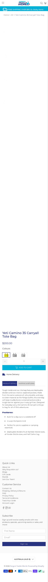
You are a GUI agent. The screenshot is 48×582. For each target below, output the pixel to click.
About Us (6, 467)
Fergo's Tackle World (18, 566)
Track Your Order (9, 501)
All (12, 15)
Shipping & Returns (26, 383)
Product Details (10, 383)
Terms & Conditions (10, 498)
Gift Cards (6, 474)
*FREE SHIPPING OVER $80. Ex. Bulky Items (25, 9)
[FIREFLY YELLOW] (6, 355)
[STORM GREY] (23, 355)
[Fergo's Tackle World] (24, 3)
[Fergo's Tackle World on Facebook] (3, 508)
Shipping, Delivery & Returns (13, 491)
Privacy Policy (8, 496)
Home (6, 15)
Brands (5, 477)
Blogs (4, 472)
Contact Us (6, 488)
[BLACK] (15, 355)
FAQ (4, 493)
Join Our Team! (8, 479)
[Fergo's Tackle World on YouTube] (9, 508)
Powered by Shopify (36, 566)
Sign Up (24, 544)
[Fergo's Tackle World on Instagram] (6, 508)
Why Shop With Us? (10, 470)
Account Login (8, 503)
